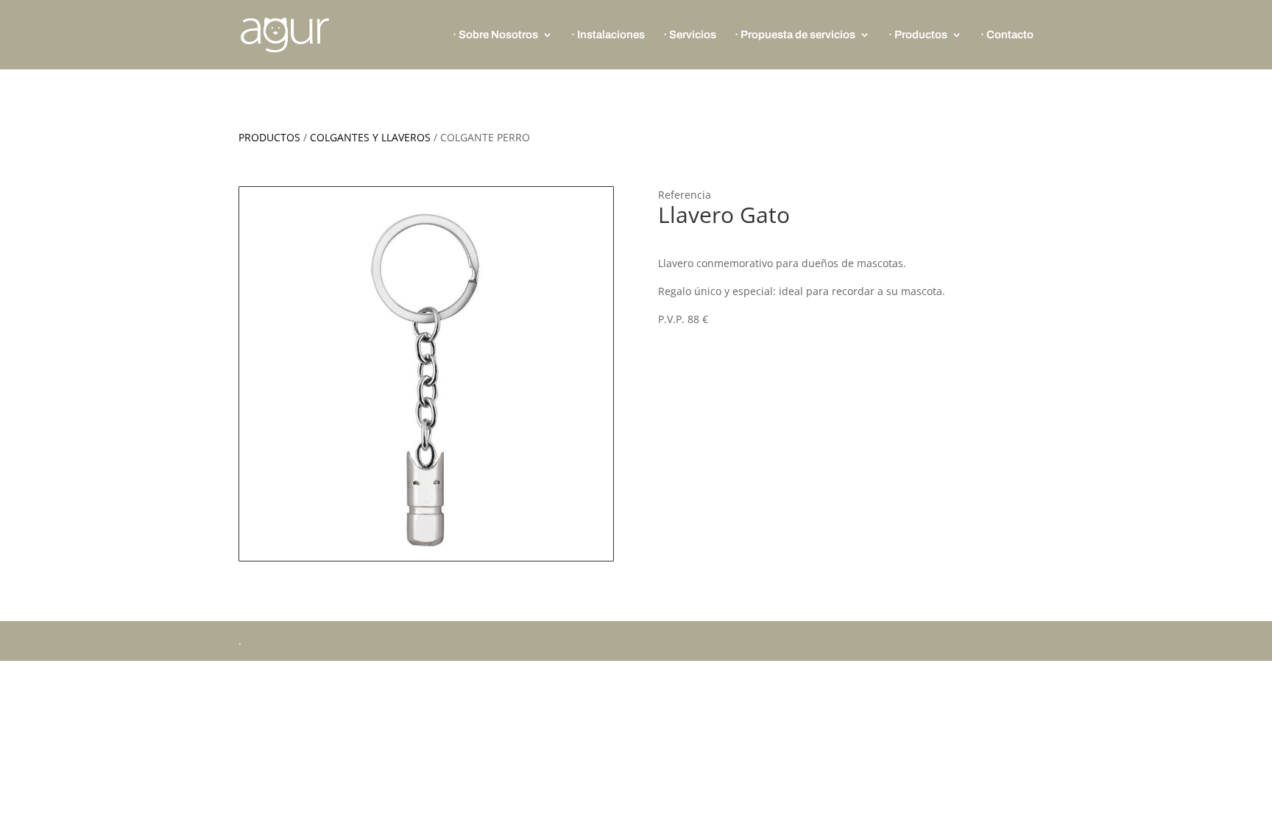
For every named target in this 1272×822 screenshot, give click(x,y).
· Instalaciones (608, 34)
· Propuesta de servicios (795, 34)
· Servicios (689, 34)
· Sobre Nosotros (495, 34)
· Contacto (1007, 34)
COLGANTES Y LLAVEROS (370, 137)
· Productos (917, 34)
